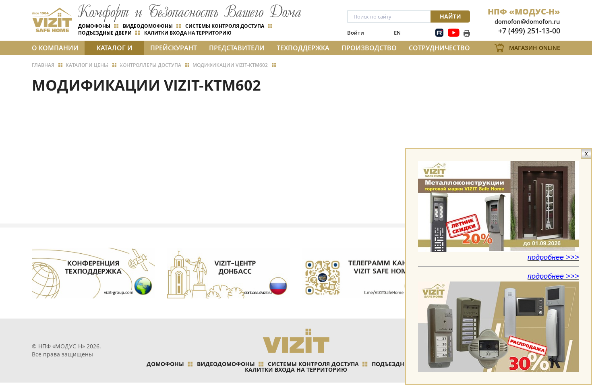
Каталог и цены (114, 49)
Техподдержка (303, 47)
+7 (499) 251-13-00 (529, 30)
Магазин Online (534, 48)
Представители (237, 47)
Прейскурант (173, 47)
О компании (55, 47)
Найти (450, 16)
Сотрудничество (439, 47)
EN (397, 32)
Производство (369, 47)
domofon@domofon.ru (527, 21)
